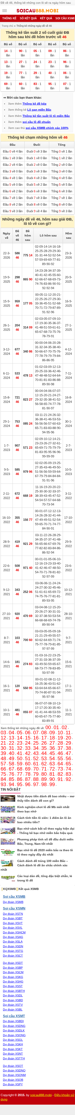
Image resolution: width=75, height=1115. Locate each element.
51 (27, 758)
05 (19, 732)
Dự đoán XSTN (13, 913)
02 (64, 727)
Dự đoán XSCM (13, 972)
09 (52, 732)
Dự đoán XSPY (13, 1084)
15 (27, 738)
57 (3, 763)
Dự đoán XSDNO (14, 1070)
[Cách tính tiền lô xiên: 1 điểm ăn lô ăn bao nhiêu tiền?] (8, 820)
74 (68, 769)
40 (11, 753)
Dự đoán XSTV (13, 1004)
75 (3, 774)
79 (36, 774)
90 (52, 779)
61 (36, 763)
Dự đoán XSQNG (14, 1035)
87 (27, 779)
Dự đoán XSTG (13, 951)
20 (68, 738)
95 (19, 784)
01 (56, 727)
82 (60, 774)
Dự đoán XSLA (12, 941)
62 (44, 763)
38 (68, 748)
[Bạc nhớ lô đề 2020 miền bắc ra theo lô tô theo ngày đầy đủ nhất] (8, 852)
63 (52, 763)
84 (3, 779)
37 (60, 748)
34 (36, 748)
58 (11, 763)
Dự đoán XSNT (13, 1053)
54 (52, 758)
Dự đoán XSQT (13, 1066)
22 (11, 743)
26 (44, 743)
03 (3, 732)
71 (44, 769)
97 (36, 784)
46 (60, 753)
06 (27, 732)
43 (36, 753)
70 (36, 769)
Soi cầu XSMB (14, 896)
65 (68, 763)
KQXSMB (9, 889)
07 (36, 732)
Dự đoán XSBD (13, 1000)
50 (19, 758)
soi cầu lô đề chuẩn (36, 122)
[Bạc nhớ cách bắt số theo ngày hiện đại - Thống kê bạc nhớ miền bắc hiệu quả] (8, 831)
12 (3, 738)
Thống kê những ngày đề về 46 (34, 25)
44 (44, 753)
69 (27, 769)
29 (68, 743)
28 (60, 743)
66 (3, 769)
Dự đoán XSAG (13, 937)
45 (52, 753)
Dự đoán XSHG (13, 981)
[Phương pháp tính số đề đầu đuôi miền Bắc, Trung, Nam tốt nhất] (8, 841)
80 (44, 774)
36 (52, 748)
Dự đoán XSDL (13, 995)
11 (68, 732)
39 (3, 753)
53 (44, 758)
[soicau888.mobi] (37, 11)
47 (68, 753)
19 (60, 738)
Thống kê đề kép (34, 103)
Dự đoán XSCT (13, 955)
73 (60, 769)
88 (36, 779)
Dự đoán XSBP (13, 967)
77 (19, 774)
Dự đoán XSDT (13, 963)
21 (3, 743)
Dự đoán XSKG (13, 977)
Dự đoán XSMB (13, 902)
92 (68, 779)
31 (11, 748)
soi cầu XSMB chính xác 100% (47, 128)
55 (60, 758)
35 (44, 748)
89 (44, 779)
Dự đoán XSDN (13, 946)
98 (44, 784)
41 (19, 753)
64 (60, 763)
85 (11, 779)
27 (52, 743)
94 (11, 784)
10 (60, 732)
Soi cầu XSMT (14, 1016)
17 (44, 738)
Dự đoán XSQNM (14, 1075)
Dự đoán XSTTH (14, 1058)
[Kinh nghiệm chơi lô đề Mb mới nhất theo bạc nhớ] (8, 809)
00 (48, 727)
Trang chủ (7, 25)
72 (52, 769)
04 (11, 732)
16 (36, 738)
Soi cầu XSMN (14, 908)
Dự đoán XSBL (12, 1009)
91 (60, 779)
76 (11, 774)
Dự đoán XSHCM (14, 932)
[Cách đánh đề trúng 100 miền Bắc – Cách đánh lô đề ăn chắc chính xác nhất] (8, 863)
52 (36, 758)
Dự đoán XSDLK (14, 1030)
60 (27, 763)
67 (11, 769)
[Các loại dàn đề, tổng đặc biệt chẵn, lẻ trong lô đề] (8, 878)
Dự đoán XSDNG (14, 1026)
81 (52, 774)
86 (19, 779)
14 (19, 738)
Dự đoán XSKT (13, 1049)
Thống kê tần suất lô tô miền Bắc (46, 116)
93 (3, 784)
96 (27, 784)
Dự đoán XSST (13, 986)
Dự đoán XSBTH (14, 991)
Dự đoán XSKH (13, 1044)
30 (3, 748)
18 (52, 738)
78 (27, 774)
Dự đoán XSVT (13, 923)
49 (11, 758)
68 (19, 769)
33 (27, 748)
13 (11, 738)
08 (44, 732)
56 (68, 758)
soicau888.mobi (41, 1095)
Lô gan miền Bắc (39, 109)
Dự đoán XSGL (13, 1039)
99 (52, 784)
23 (19, 743)
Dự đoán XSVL (12, 927)
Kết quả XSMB (29, 889)
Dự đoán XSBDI (13, 1021)
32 (19, 748)
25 (36, 743)
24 (27, 743)
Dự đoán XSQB (13, 1079)
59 (19, 763)
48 (3, 758)
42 (27, 753)
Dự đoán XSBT (13, 918)
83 (68, 774)
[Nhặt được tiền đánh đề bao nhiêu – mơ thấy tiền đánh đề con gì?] (8, 798)
